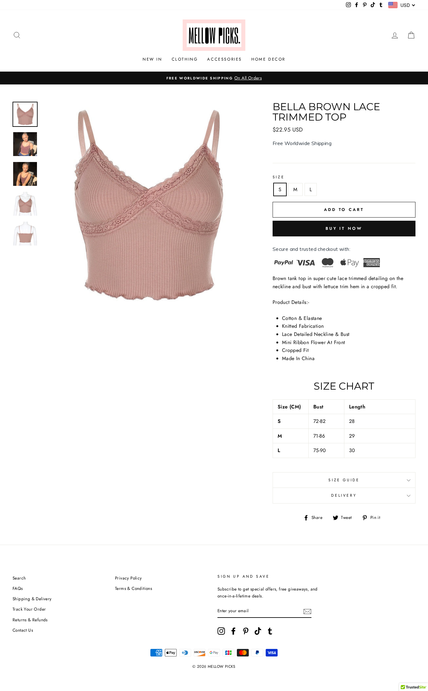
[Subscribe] (307, 611)
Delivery (344, 495)
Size (278, 177)
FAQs (18, 588)
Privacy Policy (128, 578)
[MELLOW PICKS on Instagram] (221, 631)
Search (19, 578)
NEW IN (152, 59)
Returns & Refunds (30, 620)
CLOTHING (185, 59)
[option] (214, 78)
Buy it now (344, 228)
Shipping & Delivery (32, 599)
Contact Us (23, 630)
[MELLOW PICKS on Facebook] (233, 631)
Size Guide (343, 480)
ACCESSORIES (224, 59)
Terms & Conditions (133, 588)
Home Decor (268, 59)
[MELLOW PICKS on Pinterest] (245, 631)
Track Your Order (29, 609)
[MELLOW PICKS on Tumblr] (270, 631)
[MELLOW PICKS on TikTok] (258, 631)
